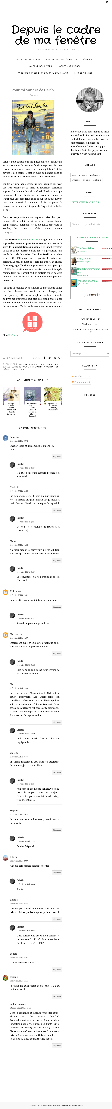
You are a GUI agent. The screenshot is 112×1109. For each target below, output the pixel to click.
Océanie (97, 180)
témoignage (18, 369)
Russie (86, 180)
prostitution (51, 367)
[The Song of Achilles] (74, 286)
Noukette (13, 335)
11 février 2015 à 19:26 (26, 522)
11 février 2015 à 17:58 (19, 757)
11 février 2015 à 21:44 (26, 841)
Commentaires (82, 382)
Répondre (57, 456)
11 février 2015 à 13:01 (19, 595)
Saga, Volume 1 (84, 258)
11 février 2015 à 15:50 (19, 688)
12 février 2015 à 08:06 (26, 884)
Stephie (14, 810)
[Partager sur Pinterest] (55, 358)
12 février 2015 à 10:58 (19, 958)
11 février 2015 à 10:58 (19, 491)
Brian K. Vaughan (85, 262)
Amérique (95, 175)
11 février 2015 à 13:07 (19, 638)
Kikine (13, 857)
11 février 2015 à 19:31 (25, 784)
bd (20, 364)
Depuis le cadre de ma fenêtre (56, 35)
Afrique (76, 180)
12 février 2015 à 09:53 (26, 931)
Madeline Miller (84, 284)
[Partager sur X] (49, 358)
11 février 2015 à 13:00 (19, 545)
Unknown (15, 591)
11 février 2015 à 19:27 (26, 572)
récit (6, 369)
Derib (49, 364)
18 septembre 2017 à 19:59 (20, 1008)
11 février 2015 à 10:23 (26, 468)
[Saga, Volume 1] (74, 264)
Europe (83, 175)
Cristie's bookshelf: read (92, 237)
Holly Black (83, 251)
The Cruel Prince (86, 248)
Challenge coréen (91, 324)
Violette (14, 753)
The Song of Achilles (87, 281)
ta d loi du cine (18, 1004)
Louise (13, 954)
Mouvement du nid (28, 239)
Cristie (20, 464)
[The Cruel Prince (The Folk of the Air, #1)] (74, 253)
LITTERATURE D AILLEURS (84, 202)
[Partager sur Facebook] (44, 358)
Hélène (14, 900)
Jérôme (14, 977)
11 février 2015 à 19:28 (26, 665)
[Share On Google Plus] (60, 358)
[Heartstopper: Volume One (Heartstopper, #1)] (74, 274)
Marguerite (16, 634)
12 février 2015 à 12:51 (19, 981)
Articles (78, 376)
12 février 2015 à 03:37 (19, 861)
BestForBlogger (77, 1105)
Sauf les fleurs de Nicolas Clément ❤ (91, 330)
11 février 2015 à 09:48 (19, 441)
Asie (74, 175)
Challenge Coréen (90, 319)
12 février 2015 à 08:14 (19, 904)
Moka (13, 541)
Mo (12, 684)
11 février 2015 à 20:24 (19, 814)
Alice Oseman (83, 276)
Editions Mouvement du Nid (27, 367)
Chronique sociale (33, 364)
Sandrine (15, 437)
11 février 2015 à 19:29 (26, 734)
